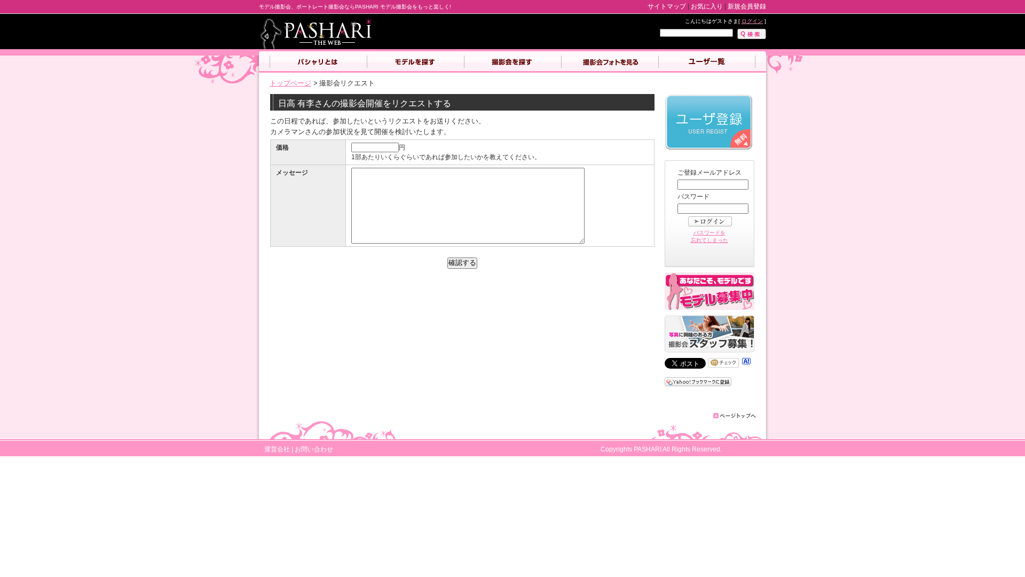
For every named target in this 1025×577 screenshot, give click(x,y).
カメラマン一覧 (706, 62)
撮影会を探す (512, 62)
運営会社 (277, 449)
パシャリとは (318, 62)
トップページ (290, 83)
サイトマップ (667, 6)
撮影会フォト (609, 62)
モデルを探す (415, 62)
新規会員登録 (747, 6)
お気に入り (707, 6)
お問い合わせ (314, 449)
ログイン (752, 21)
